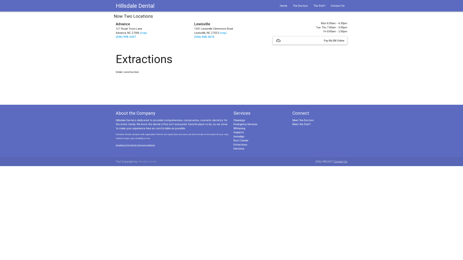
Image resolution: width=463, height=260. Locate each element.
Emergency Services (245, 124)
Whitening (239, 128)
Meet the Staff (301, 124)
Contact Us (338, 5)
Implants (238, 132)
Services (241, 113)
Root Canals (240, 140)
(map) (143, 32)
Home (283, 5)
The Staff (319, 5)
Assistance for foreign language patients (135, 145)
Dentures (238, 148)
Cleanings (239, 120)
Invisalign (238, 136)
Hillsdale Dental (135, 5)
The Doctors (300, 5)
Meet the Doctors (303, 120)
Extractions (240, 144)
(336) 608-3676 (204, 36)
